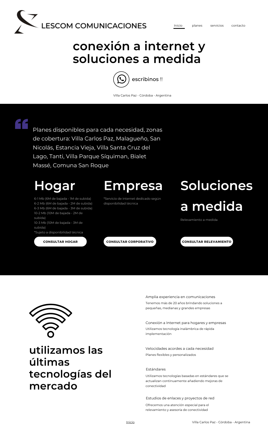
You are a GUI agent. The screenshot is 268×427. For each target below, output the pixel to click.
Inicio (130, 422)
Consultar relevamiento (206, 241)
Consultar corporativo (130, 241)
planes (197, 25)
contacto (238, 25)
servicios (217, 25)
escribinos (145, 79)
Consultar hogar (60, 241)
